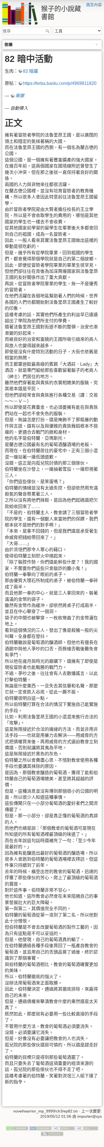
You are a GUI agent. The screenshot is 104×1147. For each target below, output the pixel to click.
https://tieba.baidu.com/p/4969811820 (60, 83)
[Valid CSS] (87, 1128)
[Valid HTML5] (64, 1128)
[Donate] (17, 1128)
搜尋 (48, 31)
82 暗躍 (30, 71)
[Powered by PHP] (40, 1128)
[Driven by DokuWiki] (52, 1133)
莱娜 (19, 95)
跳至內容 (94, 4)
